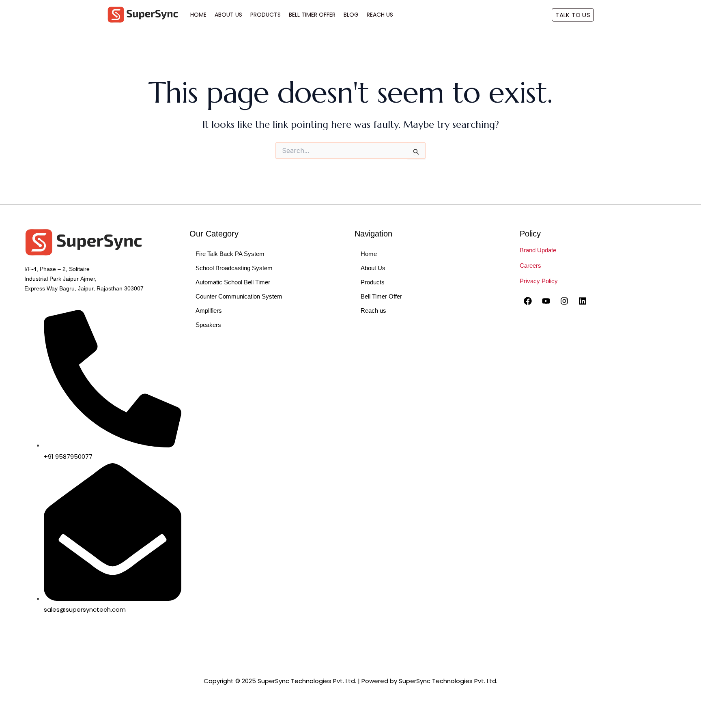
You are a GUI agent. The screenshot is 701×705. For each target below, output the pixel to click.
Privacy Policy (539, 280)
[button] (573, 14)
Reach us (373, 310)
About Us (228, 15)
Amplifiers (209, 310)
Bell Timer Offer (312, 15)
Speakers (208, 324)
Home (198, 15)
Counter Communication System (239, 296)
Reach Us (380, 15)
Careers (530, 265)
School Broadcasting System (234, 267)
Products (265, 15)
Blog (351, 15)
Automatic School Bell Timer (233, 282)
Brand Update (538, 250)
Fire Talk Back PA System (230, 253)
